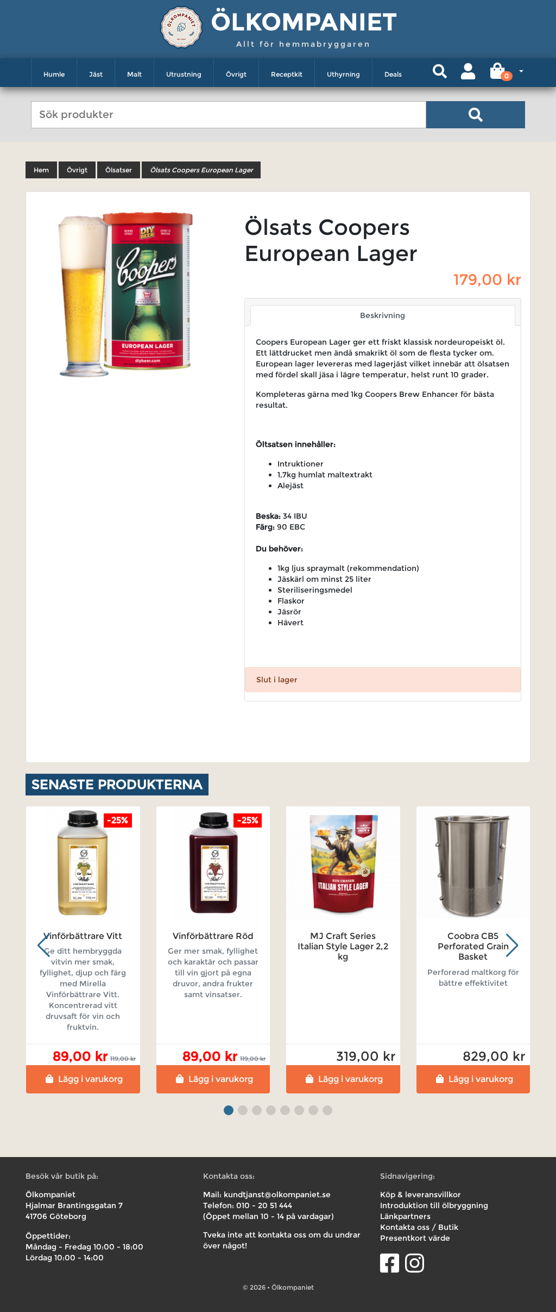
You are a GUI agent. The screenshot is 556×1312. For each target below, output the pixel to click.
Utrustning (183, 74)
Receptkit (286, 74)
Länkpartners (405, 1216)
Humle (54, 74)
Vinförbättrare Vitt (82, 936)
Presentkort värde (415, 1238)
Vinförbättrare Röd (213, 936)
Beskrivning (382, 315)
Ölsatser (118, 170)
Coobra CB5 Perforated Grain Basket (473, 946)
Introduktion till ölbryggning (434, 1205)
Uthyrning (343, 74)
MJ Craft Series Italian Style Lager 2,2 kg (343, 946)
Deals (393, 74)
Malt (134, 74)
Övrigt (236, 74)
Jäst (96, 74)
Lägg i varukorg (90, 1079)
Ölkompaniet (304, 21)
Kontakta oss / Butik (419, 1227)
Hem (41, 170)
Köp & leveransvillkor (420, 1194)
